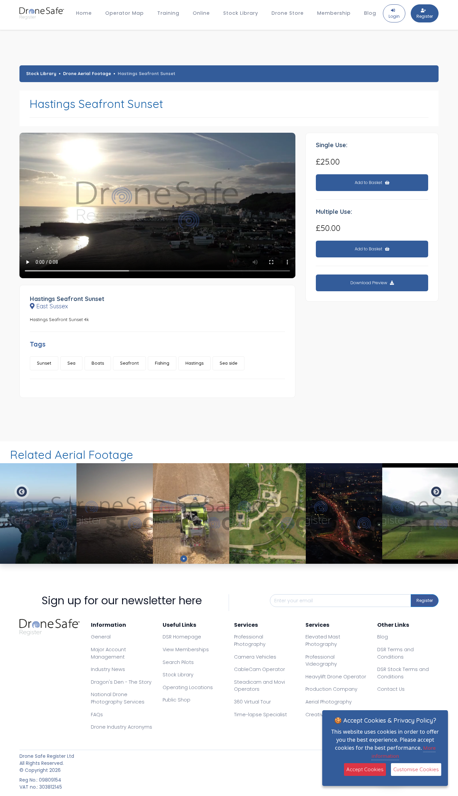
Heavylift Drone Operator (335, 676)
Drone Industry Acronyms (121, 727)
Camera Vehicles (255, 657)
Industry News (108, 669)
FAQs (97, 714)
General (101, 636)
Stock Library (240, 13)
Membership (334, 13)
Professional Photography (250, 640)
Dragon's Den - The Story (121, 682)
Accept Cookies (365, 769)
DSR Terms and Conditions (395, 653)
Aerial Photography (328, 701)
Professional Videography (321, 661)
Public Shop (176, 699)
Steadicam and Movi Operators (259, 686)
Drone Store (288, 13)
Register (424, 600)
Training (168, 13)
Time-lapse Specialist (260, 714)
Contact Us (391, 689)
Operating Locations (188, 687)
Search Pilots (178, 662)
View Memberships (186, 649)
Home (84, 13)
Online (201, 13)
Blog (370, 13)
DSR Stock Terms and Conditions (403, 673)
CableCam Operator (259, 669)
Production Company (331, 689)
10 (274, 558)
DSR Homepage (182, 636)
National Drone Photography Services (118, 698)
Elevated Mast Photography (322, 640)
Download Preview (369, 283)
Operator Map (124, 13)
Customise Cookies (416, 769)
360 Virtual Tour (252, 701)
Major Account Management (108, 653)
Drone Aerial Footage (87, 73)
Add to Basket (369, 182)
